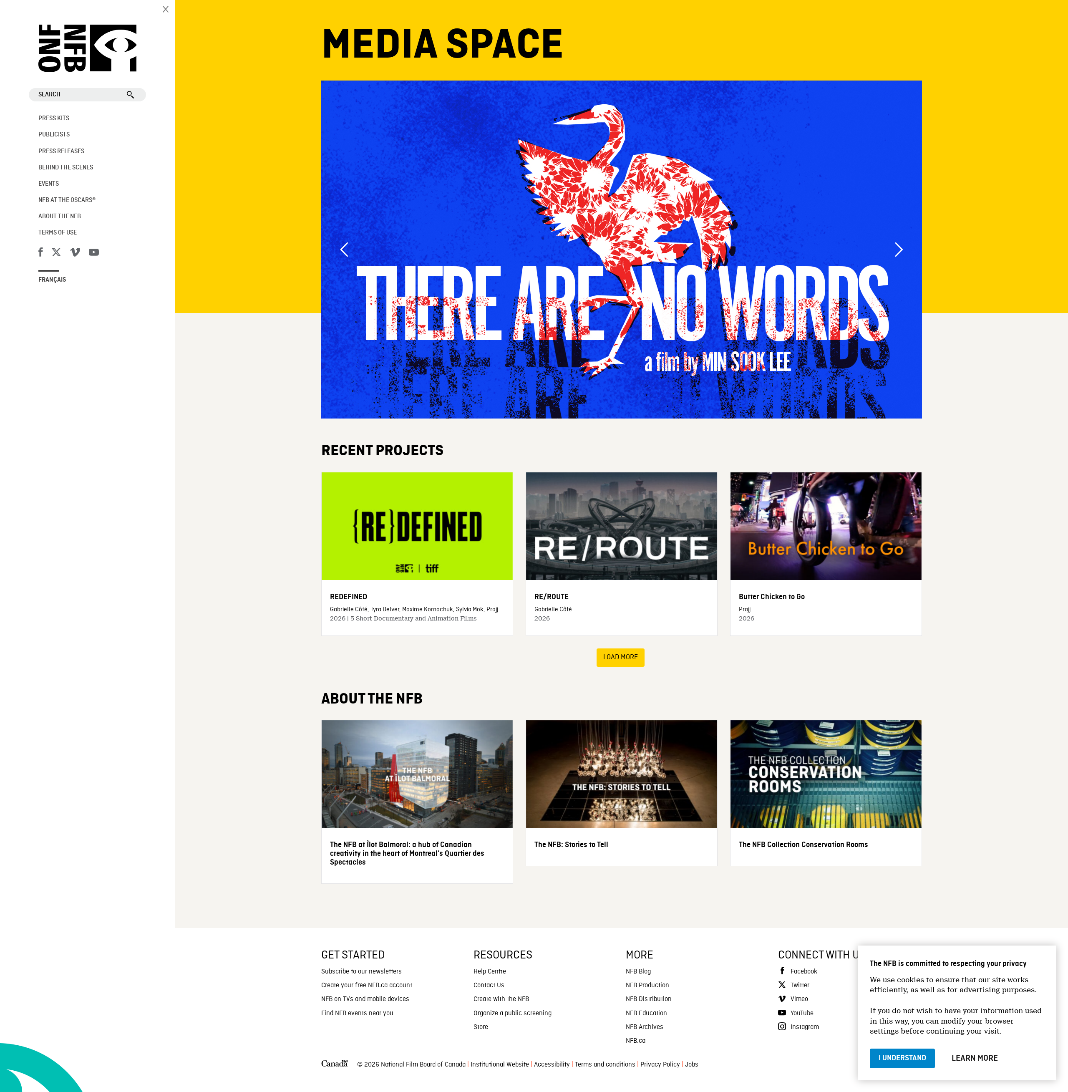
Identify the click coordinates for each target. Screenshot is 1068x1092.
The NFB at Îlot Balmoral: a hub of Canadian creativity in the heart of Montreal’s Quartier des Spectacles (407, 853)
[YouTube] (94, 253)
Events (48, 184)
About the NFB (59, 216)
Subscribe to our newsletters (361, 972)
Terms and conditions (605, 1065)
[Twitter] (56, 253)
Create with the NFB (501, 999)
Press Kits (53, 118)
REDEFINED (348, 597)
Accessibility (552, 1065)
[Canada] (334, 1065)
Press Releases (61, 151)
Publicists (54, 134)
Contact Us (489, 985)
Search (49, 94)
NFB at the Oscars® (67, 200)
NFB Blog (638, 972)
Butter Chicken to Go (772, 597)
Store (481, 1027)
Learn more (975, 1058)
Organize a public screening (513, 1013)
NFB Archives (644, 1027)
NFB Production (647, 985)
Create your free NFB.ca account (366, 985)
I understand (902, 1058)
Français (52, 280)
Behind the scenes (65, 167)
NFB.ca (635, 1041)
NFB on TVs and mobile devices (365, 999)
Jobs (691, 1065)
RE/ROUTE (551, 597)
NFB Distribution (649, 999)
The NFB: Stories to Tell (571, 845)
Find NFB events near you (357, 1013)
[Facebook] (40, 253)
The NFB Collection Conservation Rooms (803, 845)
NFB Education (646, 1013)
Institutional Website (500, 1065)
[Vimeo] (75, 253)
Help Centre (490, 972)
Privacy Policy (660, 1065)
